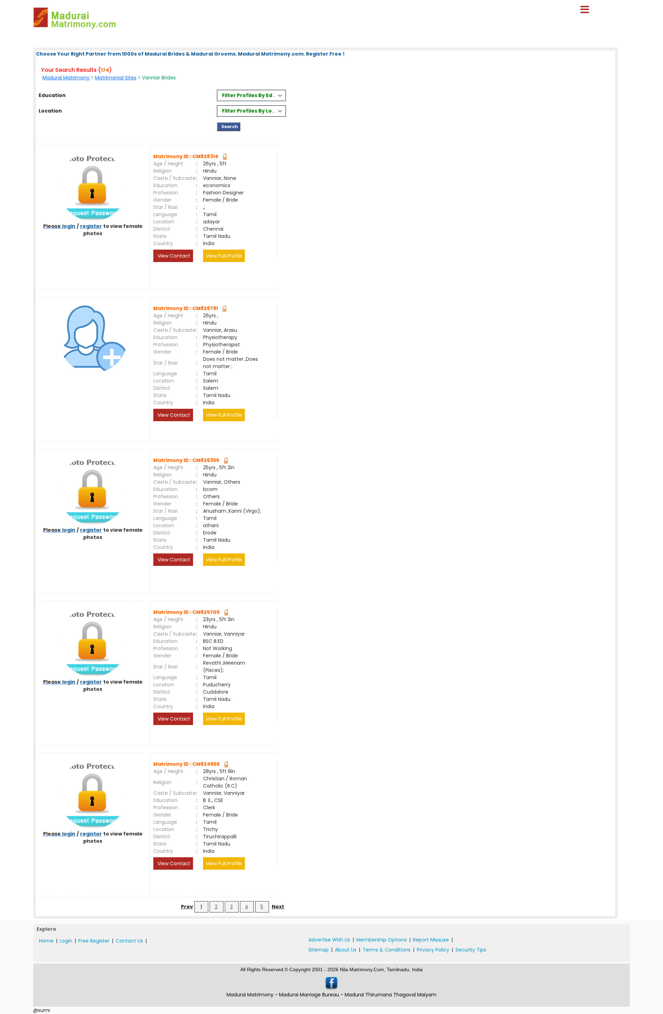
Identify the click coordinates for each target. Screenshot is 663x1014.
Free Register (93, 940)
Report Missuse (431, 939)
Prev (187, 906)
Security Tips (470, 949)
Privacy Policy (433, 949)
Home (46, 940)
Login (66, 940)
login (68, 226)
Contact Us (129, 940)
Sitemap (318, 949)
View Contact (173, 255)
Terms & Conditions (387, 949)
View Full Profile (224, 255)
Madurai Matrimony (66, 77)
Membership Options (381, 939)
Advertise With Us (329, 939)
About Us (345, 949)
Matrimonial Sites (115, 77)
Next (278, 906)
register (91, 226)
